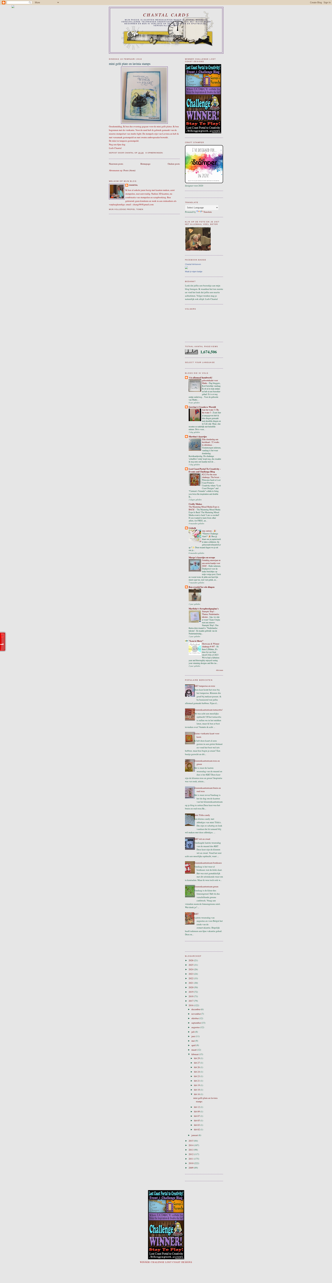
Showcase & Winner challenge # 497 (210, 645)
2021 (191, 982)
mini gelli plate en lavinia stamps (129, 64)
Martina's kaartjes (198, 436)
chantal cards (166, 15)
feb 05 (197, 1120)
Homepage (145, 163)
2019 (191, 991)
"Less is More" (196, 640)
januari (195, 1135)
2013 (191, 1149)
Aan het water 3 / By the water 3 (210, 411)
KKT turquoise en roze (204, 685)
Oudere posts (174, 163)
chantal (133, 185)
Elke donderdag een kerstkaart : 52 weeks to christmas (210, 442)
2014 (191, 1145)
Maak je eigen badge (193, 271)
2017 (191, 1000)
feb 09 (197, 1111)
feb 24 (197, 1071)
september (196, 1022)
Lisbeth (192, 528)
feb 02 (197, 1129)
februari (195, 1054)
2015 (191, 1140)
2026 (191, 960)
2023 (191, 973)
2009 (191, 1167)
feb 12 (197, 1107)
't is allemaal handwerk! (200, 377)
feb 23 (197, 1076)
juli (193, 1031)
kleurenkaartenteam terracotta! (208, 709)
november (196, 1013)
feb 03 (197, 1124)
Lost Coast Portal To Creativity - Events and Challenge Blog (205, 470)
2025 (191, 964)
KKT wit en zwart (202, 838)
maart (194, 1049)
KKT (196, 913)
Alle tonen (219, 670)
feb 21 (197, 1080)
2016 (191, 1005)
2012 (191, 1154)
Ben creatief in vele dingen (201, 586)
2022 (191, 978)
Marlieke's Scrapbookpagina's (204, 608)
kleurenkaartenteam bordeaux (208, 862)
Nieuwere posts (116, 163)
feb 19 (197, 1085)
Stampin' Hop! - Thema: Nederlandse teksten (210, 614)
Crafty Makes (195, 503)
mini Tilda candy (202, 815)
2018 (191, 996)
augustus (195, 1027)
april (193, 1045)
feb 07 (197, 1116)
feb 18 (197, 1089)
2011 (191, 1158)
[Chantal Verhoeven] (186, 268)
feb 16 (197, 1094)
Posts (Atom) (129, 170)
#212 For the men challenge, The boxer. (211, 476)
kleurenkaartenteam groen (206, 886)
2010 (191, 1163)
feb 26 (197, 1067)
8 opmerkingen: (155, 153)
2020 (191, 987)
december (196, 1009)
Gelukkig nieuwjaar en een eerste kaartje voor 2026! (211, 563)
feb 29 (197, 1058)
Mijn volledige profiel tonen (126, 209)
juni (193, 1036)
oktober (195, 1018)
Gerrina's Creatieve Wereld (202, 406)
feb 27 (197, 1062)
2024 (191, 969)
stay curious (207, 530)
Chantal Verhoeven (193, 264)
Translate (207, 211)
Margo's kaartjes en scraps (202, 557)
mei (193, 1040)
